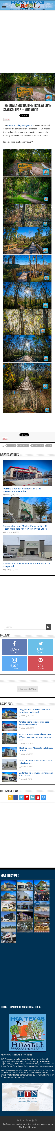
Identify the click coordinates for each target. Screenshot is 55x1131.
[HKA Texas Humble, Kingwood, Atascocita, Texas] (27, 5)
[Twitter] (21, 797)
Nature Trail (37, 446)
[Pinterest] (26, 797)
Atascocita (18, 1061)
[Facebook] (15, 797)
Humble (45, 1059)
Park (49, 446)
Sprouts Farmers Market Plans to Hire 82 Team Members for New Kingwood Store (25, 527)
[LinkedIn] (32, 797)
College (11, 446)
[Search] (48, 627)
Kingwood (23, 446)
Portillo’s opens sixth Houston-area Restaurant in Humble (22, 490)
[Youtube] (37, 797)
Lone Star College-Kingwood (19, 125)
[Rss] (10, 797)
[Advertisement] (27, 41)
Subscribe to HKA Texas (27, 689)
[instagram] (43, 797)
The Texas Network (27, 1127)
